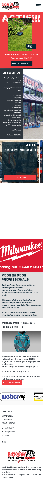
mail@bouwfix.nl (9, 432)
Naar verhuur (19, 177)
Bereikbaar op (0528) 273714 (14, 135)
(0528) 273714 (9, 428)
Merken (4, 442)
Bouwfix (6, 435)
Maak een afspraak (11, 382)
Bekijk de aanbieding (21, 63)
